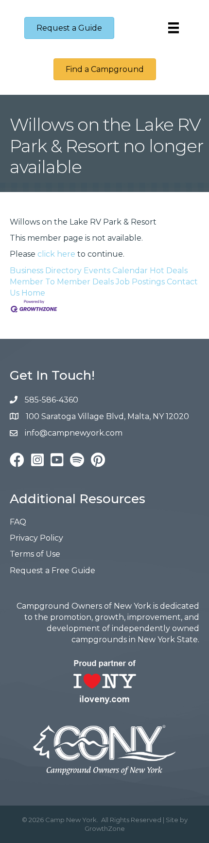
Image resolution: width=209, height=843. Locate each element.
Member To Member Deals (62, 281)
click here (56, 254)
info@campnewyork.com (74, 433)
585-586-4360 (51, 399)
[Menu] (173, 28)
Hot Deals (169, 270)
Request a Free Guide (52, 570)
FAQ (18, 522)
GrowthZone (105, 828)
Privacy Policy (36, 538)
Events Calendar (116, 270)
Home (33, 293)
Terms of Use (35, 554)
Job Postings (140, 281)
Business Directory (46, 270)
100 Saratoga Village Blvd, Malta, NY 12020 (107, 416)
